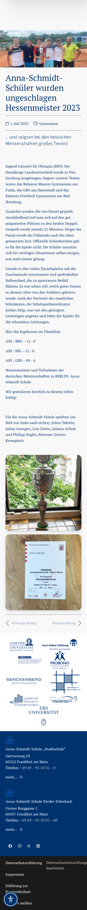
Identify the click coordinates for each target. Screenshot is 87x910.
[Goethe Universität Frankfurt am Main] (21, 644)
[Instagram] (19, 846)
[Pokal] (43, 493)
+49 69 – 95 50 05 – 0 (37, 767)
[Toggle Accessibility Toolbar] (10, 899)
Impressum (15, 874)
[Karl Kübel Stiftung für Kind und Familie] (59, 644)
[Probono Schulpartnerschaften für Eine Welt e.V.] (60, 660)
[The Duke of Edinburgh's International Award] (63, 700)
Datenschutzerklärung (24, 862)
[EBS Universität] (44, 716)
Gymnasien (48, 123)
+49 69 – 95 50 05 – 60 (39, 820)
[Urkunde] (43, 572)
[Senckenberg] (23, 681)
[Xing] (28, 846)
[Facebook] (10, 846)
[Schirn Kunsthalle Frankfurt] (29, 660)
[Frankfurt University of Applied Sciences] (24, 700)
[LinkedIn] (38, 846)
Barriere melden (19, 903)
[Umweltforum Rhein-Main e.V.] (66, 681)
